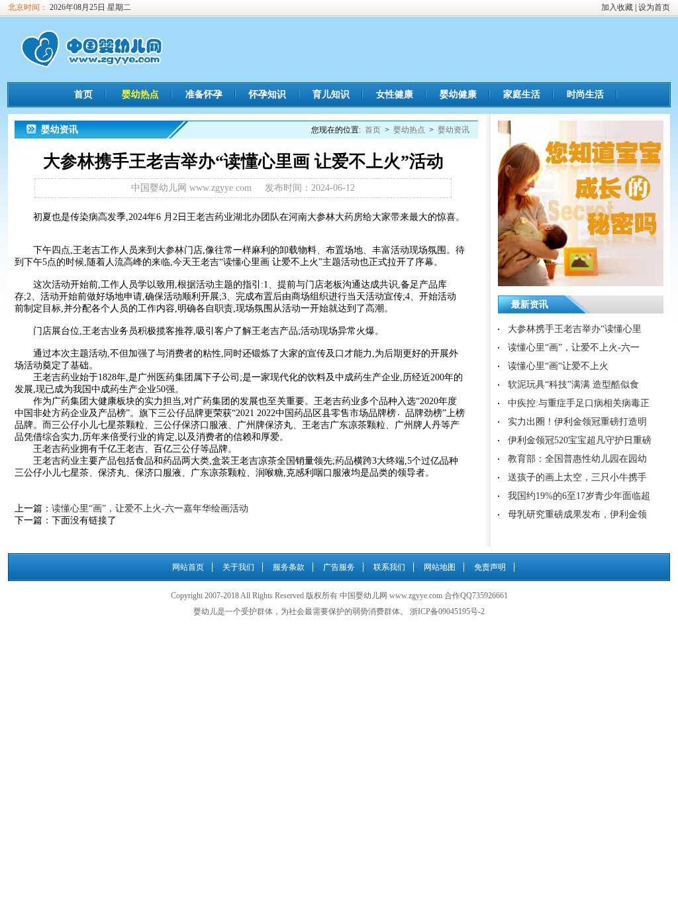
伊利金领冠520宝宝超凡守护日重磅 (580, 440)
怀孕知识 (267, 94)
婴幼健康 (458, 94)
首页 (83, 94)
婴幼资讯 (453, 129)
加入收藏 (617, 7)
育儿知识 (331, 94)
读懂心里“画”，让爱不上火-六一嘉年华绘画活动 (150, 508)
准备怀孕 (203, 94)
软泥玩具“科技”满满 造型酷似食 (573, 385)
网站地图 (440, 567)
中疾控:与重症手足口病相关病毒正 (579, 403)
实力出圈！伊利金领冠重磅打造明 (577, 422)
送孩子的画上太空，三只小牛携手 (577, 477)
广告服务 (339, 567)
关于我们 (238, 567)
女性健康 (394, 94)
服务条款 (289, 567)
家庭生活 (521, 94)
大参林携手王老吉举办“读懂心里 (575, 329)
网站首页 (188, 567)
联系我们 (389, 567)
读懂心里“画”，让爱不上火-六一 (574, 347)
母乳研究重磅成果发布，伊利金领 (577, 514)
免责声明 (490, 567)
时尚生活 (585, 94)
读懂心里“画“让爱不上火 (558, 366)
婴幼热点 (140, 94)
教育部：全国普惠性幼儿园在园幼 (577, 459)
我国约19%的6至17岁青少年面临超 (579, 496)
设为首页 (654, 7)
